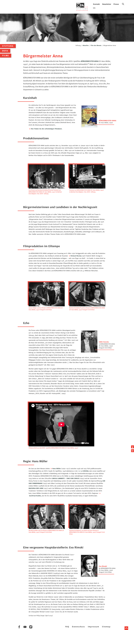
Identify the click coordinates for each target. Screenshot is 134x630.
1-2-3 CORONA (83, 471)
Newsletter (106, 4)
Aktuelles (86, 45)
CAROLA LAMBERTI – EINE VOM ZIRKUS (65, 478)
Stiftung (7, 46)
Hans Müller (56, 468)
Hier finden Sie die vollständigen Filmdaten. (46, 129)
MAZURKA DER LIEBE (36, 488)
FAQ (67, 627)
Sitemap (106, 627)
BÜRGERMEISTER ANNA (89, 61)
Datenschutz (78, 627)
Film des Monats (96, 45)
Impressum (93, 627)
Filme (5, 55)
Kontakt (96, 4)
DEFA (5, 51)
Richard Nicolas (76, 256)
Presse (116, 4)
